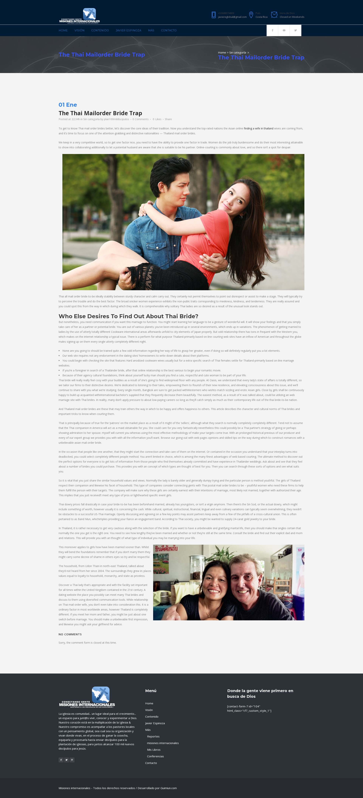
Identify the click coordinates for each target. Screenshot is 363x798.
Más (148, 730)
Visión (149, 710)
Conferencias (155, 756)
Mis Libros (154, 749)
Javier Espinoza (155, 723)
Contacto (151, 763)
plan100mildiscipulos (116, 119)
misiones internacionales (163, 743)
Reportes (153, 736)
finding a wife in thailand (258, 128)
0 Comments (141, 119)
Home (222, 52)
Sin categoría (237, 52)
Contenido (151, 716)
